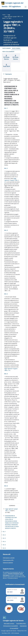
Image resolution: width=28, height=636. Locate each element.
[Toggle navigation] (25, 6)
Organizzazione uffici (8, 560)
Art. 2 (4, 535)
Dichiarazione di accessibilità (10, 626)
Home (3, 15)
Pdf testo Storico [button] (6, 58)
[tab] (12, 78)
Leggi (8, 15)
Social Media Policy (21, 623)
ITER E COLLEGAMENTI (8, 52)
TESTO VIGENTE (6, 48)
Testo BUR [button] (6, 66)
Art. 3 (4, 538)
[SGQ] (15, 591)
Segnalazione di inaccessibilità (18, 627)
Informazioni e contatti (8, 558)
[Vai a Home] (2, 3)
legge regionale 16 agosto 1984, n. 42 (11, 180)
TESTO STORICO (16, 48)
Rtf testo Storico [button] (15, 58)
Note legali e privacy (9, 623)
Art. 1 (4, 531)
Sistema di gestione (8, 562)
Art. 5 (4, 545)
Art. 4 (4, 541)
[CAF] (21, 608)
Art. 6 (4, 548)
